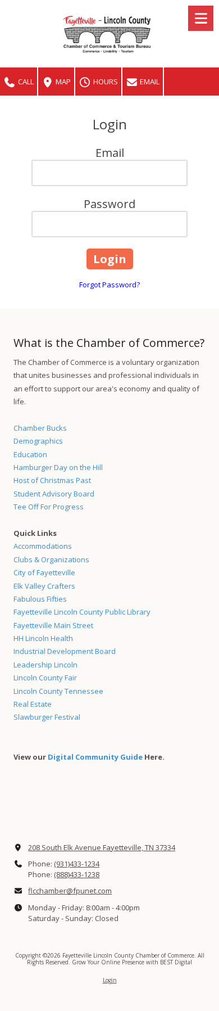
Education (30, 454)
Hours (105, 81)
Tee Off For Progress (48, 507)
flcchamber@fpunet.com (70, 891)
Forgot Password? (109, 284)
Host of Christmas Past (52, 480)
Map (62, 81)
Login (110, 980)
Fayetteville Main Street (53, 625)
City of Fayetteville (44, 572)
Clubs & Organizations (51, 559)
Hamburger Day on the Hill (58, 467)
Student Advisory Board (53, 494)
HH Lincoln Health (43, 638)
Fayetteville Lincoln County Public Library (81, 612)
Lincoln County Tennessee (58, 691)
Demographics (38, 441)
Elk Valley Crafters (44, 586)
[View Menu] (200, 18)
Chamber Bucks (40, 428)
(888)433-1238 (76, 874)
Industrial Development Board (64, 651)
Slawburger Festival (46, 717)
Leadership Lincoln (45, 665)
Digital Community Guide (95, 757)
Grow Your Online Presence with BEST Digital (132, 962)
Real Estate (32, 704)
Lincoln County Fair (45, 678)
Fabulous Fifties (40, 599)
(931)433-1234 (76, 864)
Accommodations (42, 546)
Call (25, 81)
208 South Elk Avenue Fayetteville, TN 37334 (101, 847)
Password (109, 203)
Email (148, 81)
